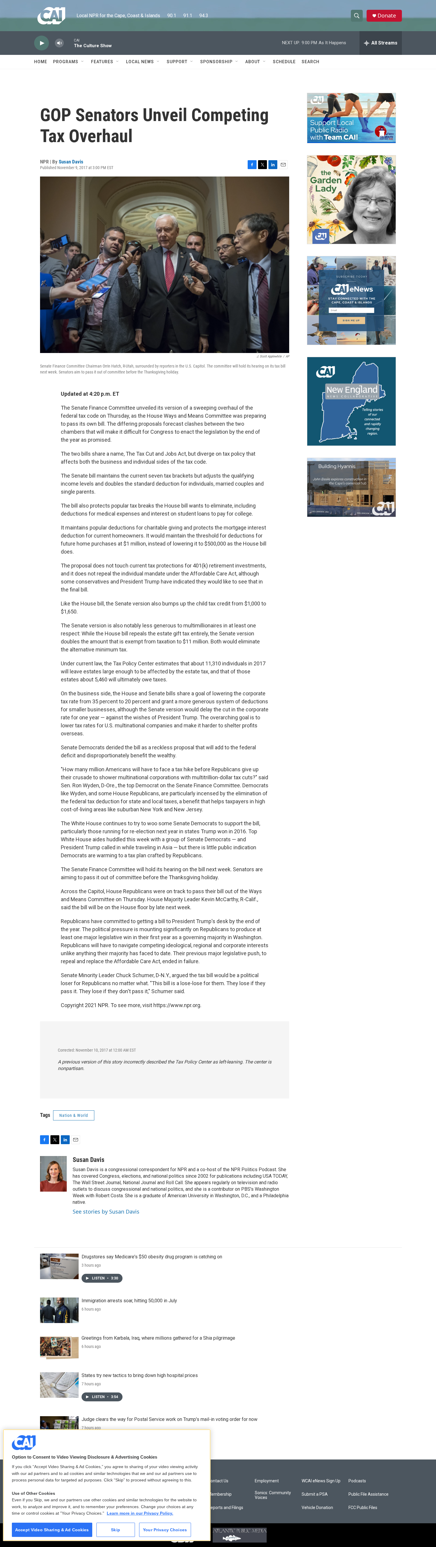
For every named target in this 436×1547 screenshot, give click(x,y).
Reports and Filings (225, 1507)
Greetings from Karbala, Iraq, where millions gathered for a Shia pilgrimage (158, 1338)
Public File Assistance (369, 1494)
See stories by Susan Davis (106, 1211)
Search (310, 61)
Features (102, 61)
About (252, 61)
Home (40, 61)
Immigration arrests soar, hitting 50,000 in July (129, 1300)
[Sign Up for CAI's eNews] (351, 300)
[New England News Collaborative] (351, 401)
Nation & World (73, 1115)
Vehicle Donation (317, 1507)
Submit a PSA (315, 1494)
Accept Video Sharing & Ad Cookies (52, 1529)
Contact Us (218, 1481)
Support (177, 61)
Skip (115, 1529)
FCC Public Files (363, 1507)
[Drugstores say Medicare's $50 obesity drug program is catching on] (59, 1266)
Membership (220, 1494)
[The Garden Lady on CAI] (351, 199)
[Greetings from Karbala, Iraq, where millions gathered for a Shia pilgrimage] (59, 1347)
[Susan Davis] (53, 1174)
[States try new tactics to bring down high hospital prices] (59, 1385)
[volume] (59, 43)
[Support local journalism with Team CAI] (351, 118)
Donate (387, 15)
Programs (65, 61)
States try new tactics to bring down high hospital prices (140, 1375)
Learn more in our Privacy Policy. (140, 1513)
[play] (41, 43)
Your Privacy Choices (165, 1529)
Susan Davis (71, 162)
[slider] (69, 43)
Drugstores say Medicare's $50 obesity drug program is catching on (152, 1257)
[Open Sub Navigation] (82, 61)
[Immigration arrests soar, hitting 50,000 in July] (59, 1310)
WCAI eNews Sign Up (321, 1481)
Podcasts (357, 1481)
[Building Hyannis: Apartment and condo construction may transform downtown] (351, 487)
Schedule (284, 61)
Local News (140, 61)
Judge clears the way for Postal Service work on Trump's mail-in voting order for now (169, 1419)
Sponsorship (216, 61)
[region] (107, 1485)
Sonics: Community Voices (273, 1495)
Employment (267, 1481)
